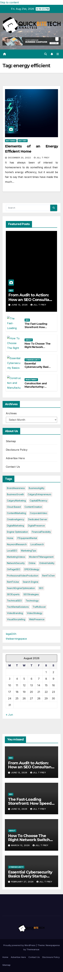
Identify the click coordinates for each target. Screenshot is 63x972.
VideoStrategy (34, 613)
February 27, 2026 (22, 881)
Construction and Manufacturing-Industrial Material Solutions (36, 388)
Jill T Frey (43, 157)
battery (23, 141)
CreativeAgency (15, 519)
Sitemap (11, 441)
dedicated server (37, 519)
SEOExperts (13, 594)
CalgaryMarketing (16, 500)
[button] (45, 54)
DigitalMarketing (15, 525)
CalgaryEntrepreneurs (39, 494)
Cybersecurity (33, 360)
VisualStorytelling (16, 619)
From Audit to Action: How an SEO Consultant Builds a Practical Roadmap (30, 302)
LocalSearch (37, 544)
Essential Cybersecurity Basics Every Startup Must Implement (38, 368)
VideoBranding (15, 613)
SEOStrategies (31, 594)
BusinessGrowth (15, 494)
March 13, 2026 (20, 845)
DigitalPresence (36, 525)
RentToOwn (48, 575)
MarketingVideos (16, 556)
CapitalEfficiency (38, 500)
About (29, 340)
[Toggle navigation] (58, 54)
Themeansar (32, 949)
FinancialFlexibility (41, 531)
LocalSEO (12, 550)
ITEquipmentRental (27, 538)
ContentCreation (33, 506)
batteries (11, 141)
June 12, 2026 (19, 809)
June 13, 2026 (19, 305)
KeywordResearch (17, 544)
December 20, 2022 (20, 157)
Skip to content (9, 2)
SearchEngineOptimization (21, 588)
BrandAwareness (16, 488)
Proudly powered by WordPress (19, 945)
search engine (30, 581)
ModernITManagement (41, 556)
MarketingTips (28, 550)
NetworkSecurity (16, 563)
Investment (31, 380)
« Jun (9, 714)
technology (32, 600)
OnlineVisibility (46, 563)
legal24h (11, 633)
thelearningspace (16, 638)
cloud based (14, 506)
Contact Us (13, 466)
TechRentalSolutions (18, 606)
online (32, 563)
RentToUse (13, 581)
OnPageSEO (13, 569)
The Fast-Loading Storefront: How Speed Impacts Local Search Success (38, 328)
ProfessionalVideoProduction (22, 575)
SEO (11, 291)
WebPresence (36, 619)
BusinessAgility (36, 488)
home (10, 538)
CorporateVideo (38, 513)
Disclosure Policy (16, 449)
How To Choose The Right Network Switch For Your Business (37, 348)
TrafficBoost (39, 606)
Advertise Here (15, 458)
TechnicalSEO (14, 600)
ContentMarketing (16, 513)
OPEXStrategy (31, 569)
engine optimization (17, 531)
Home (5, 957)
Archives (11, 413)
